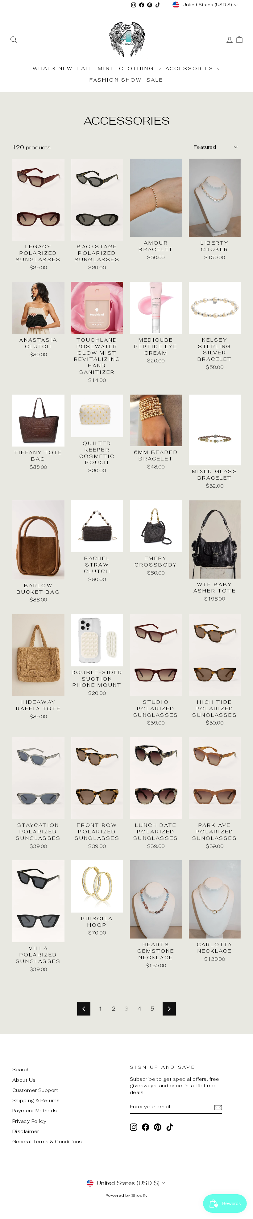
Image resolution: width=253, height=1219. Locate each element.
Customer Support (35, 1090)
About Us (24, 1080)
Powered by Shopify (126, 1195)
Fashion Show (115, 80)
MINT (106, 68)
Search (21, 1069)
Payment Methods (34, 1111)
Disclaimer (25, 1131)
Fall (85, 68)
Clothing (137, 68)
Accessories (190, 68)
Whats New (53, 68)
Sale (155, 80)
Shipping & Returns (36, 1100)
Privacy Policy (29, 1121)
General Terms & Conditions (47, 1141)
